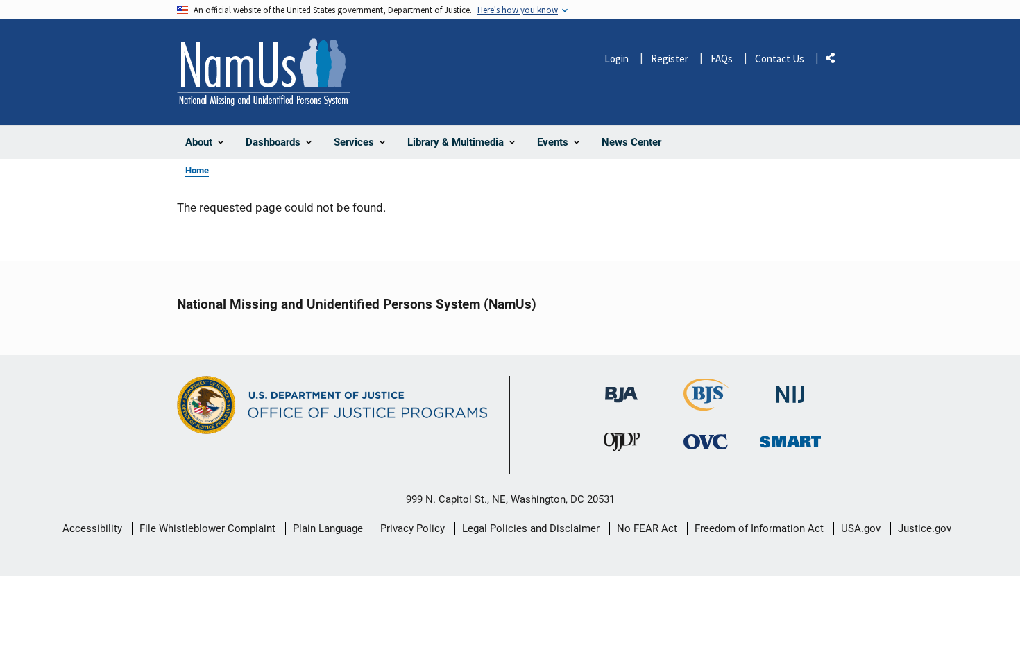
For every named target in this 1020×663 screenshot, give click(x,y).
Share (835, 60)
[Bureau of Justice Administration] (621, 388)
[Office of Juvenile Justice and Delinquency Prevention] (622, 444)
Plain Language (328, 528)
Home (197, 170)
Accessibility (92, 528)
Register (669, 58)
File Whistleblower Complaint (207, 528)
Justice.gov (924, 528)
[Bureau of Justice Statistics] (706, 404)
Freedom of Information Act (759, 528)
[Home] (263, 72)
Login (616, 58)
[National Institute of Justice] (790, 388)
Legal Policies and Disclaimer (531, 528)
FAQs (722, 58)
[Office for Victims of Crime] (705, 441)
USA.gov (861, 528)
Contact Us (779, 58)
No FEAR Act (647, 528)
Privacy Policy (412, 528)
